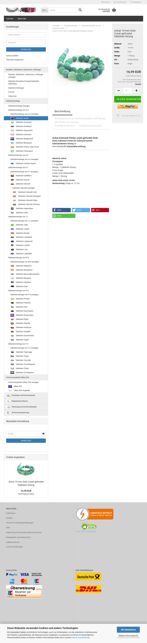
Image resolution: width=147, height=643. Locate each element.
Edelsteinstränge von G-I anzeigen (24, 172)
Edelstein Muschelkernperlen (27, 274)
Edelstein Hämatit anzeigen (24, 188)
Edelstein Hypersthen (24, 208)
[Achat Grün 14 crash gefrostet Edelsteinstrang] (81, 66)
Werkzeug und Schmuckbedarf (24, 407)
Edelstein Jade (22, 225)
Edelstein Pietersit (23, 303)
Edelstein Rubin (22, 319)
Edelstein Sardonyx (23, 327)
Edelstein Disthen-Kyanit (26, 163)
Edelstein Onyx (22, 286)
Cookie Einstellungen (14, 547)
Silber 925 (17, 386)
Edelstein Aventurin (23, 134)
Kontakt (9, 518)
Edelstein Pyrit (21, 307)
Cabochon (12, 96)
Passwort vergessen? (15, 60)
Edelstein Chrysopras (24, 151)
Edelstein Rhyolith (23, 323)
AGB (8, 527)
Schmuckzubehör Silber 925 (17, 377)
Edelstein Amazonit (23, 122)
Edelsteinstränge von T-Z (18, 344)
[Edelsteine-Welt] (21, 10)
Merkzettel (136, 2)
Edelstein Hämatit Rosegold (29, 196)
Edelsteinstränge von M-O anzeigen (24, 262)
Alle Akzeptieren (128, 630)
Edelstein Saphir (22, 340)
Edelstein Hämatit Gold (27, 192)
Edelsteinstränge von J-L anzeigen (24, 221)
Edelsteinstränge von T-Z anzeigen (24, 348)
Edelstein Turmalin (23, 360)
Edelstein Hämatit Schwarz (29, 204)
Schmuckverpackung (20, 412)
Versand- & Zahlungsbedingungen (19, 523)
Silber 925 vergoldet (21, 390)
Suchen (9, 19)
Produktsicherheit (65, 125)
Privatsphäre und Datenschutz (18, 537)
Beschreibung (62, 111)
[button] (118, 90)
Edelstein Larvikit (23, 245)
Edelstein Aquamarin (24, 130)
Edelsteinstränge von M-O (18, 258)
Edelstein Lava (22, 249)
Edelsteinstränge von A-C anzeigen (24, 114)
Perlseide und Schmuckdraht (23, 395)
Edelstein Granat (22, 180)
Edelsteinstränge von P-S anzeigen (24, 294)
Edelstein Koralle (22, 233)
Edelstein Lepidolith (24, 253)
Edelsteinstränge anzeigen (19, 106)
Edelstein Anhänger (16, 88)
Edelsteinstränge (13, 101)
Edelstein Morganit (23, 278)
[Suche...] (80, 10)
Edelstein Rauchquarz (24, 311)
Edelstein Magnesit (23, 266)
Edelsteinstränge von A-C (18, 110)
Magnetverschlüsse (19, 401)
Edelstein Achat (22, 118)
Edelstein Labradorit (24, 237)
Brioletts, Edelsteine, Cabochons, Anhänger (23, 69)
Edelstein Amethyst (24, 126)
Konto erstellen (12, 56)
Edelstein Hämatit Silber (27, 200)
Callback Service (13, 542)
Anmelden (26, 49)
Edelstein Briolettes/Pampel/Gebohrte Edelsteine (23, 82)
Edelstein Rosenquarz (24, 315)
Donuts (11, 92)
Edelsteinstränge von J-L (18, 217)
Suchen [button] (106, 2)
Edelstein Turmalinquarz (25, 364)
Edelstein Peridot (23, 299)
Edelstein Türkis (22, 368)
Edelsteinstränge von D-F (18, 155)
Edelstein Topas (22, 356)
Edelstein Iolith (22, 213)
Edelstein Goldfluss (24, 176)
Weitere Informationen (128, 636)
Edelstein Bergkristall (24, 139)
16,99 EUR (26, 491)
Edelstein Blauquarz (24, 143)
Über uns (22, 19)
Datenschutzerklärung (80, 637)
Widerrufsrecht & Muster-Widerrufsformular (23, 532)
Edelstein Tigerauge (24, 352)
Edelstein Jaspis (22, 229)
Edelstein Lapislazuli (24, 241)
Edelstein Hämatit (23, 184)
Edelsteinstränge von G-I (18, 167)
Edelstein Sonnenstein (25, 335)
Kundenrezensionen (90, 125)
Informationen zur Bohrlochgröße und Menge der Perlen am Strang (80, 119)
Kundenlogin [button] (120, 2)
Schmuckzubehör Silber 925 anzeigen (23, 382)
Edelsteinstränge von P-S (18, 290)
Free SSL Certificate (86, 531)
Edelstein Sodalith (23, 331)
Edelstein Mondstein (24, 270)
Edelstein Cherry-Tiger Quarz (27, 147)
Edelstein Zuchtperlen (25, 372)
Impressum (10, 513)
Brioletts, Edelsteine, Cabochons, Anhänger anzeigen (25, 75)
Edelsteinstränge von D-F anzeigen (24, 159)
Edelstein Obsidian (23, 282)
